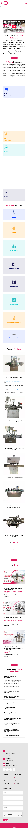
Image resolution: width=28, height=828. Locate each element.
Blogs (5, 780)
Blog (11, 591)
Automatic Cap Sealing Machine (14, 477)
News (16, 780)
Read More (14, 57)
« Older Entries (6, 661)
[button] (27, 549)
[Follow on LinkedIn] (7, 769)
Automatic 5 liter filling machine (14, 385)
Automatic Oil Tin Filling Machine (14, 392)
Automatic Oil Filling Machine (14, 377)
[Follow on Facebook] (4, 769)
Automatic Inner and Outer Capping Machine (14, 448)
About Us (6, 774)
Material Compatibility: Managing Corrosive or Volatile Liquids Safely (13, 648)
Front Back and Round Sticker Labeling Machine (14, 536)
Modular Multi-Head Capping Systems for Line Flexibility (12, 618)
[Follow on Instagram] (14, 769)
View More (14, 559)
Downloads (6, 783)
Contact (17, 783)
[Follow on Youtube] (10, 769)
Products (17, 778)
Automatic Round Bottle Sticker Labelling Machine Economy (14, 506)
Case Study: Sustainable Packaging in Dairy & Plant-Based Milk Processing (13, 588)
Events (5, 778)
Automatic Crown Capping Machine (14, 421)
